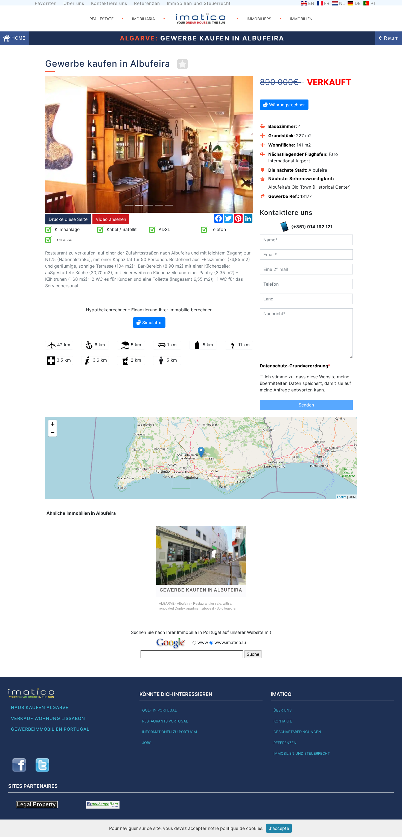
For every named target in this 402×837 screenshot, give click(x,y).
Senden (306, 405)
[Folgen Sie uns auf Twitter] (42, 765)
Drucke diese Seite (68, 219)
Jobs (146, 743)
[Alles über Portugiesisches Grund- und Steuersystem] (37, 804)
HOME (18, 38)
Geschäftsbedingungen (297, 732)
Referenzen (147, 3)
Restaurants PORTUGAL (165, 721)
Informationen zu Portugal (170, 732)
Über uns (73, 3)
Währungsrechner (286, 104)
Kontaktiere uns (109, 3)
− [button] (52, 432)
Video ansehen (111, 219)
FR (326, 3)
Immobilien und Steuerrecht (199, 3)
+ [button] (52, 424)
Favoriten (46, 3)
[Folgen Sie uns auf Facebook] (19, 765)
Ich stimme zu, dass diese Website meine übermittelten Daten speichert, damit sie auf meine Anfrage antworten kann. (305, 383)
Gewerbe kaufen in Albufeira (201, 590)
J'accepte (279, 828)
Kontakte (282, 721)
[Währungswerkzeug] (103, 804)
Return (391, 38)
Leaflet (341, 496)
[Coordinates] (201, 452)
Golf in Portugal (159, 710)
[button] (60, 144)
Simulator (151, 322)
